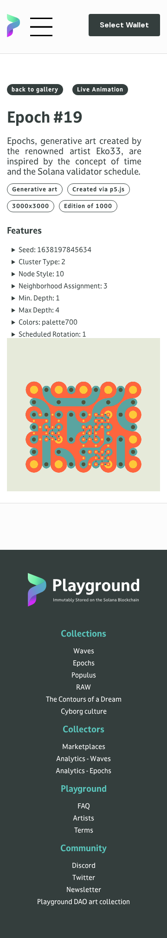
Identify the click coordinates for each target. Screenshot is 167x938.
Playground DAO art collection (83, 901)
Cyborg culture (84, 711)
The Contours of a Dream (84, 699)
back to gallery (35, 89)
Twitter (83, 877)
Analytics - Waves (83, 758)
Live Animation (100, 89)
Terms (83, 830)
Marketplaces (83, 746)
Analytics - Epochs (83, 771)
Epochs (84, 663)
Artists (83, 818)
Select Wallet (124, 25)
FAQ (83, 806)
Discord (84, 865)
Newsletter (83, 889)
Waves (83, 651)
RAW (83, 687)
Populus (83, 675)
